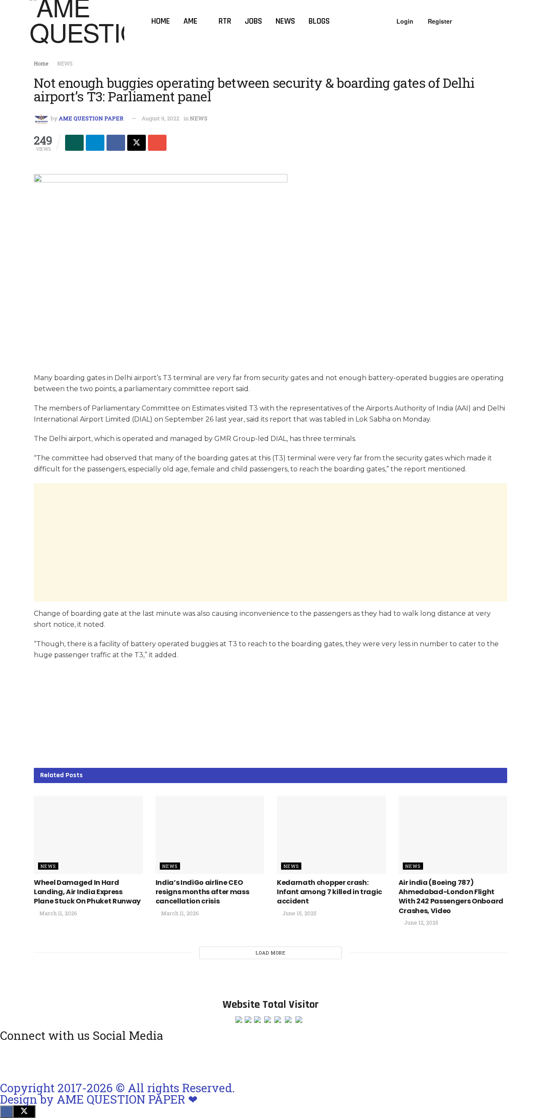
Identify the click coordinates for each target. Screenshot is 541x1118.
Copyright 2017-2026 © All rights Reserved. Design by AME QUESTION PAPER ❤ (117, 1093)
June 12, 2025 (420, 922)
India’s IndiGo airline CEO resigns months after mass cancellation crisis (202, 892)
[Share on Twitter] (136, 143)
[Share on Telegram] (95, 143)
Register (439, 21)
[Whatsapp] (33, 1060)
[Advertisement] (270, 542)
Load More (271, 952)
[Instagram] (10, 1060)
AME (190, 21)
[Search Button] (508, 21)
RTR (225, 21)
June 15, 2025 (299, 913)
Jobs (253, 21)
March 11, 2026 (57, 913)
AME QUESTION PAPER (91, 118)
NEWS (65, 63)
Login (404, 21)
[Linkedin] (77, 1060)
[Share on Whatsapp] (74, 143)
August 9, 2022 (160, 118)
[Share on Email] (157, 143)
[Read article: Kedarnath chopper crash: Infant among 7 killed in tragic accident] (331, 834)
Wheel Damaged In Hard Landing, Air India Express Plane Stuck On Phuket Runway (87, 892)
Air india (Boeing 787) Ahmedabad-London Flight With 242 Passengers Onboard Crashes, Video (451, 897)
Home (160, 21)
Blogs (319, 21)
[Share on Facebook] (116, 143)
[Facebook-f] (55, 1060)
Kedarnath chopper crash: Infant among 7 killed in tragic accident (329, 892)
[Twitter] (100, 1060)
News (285, 21)
